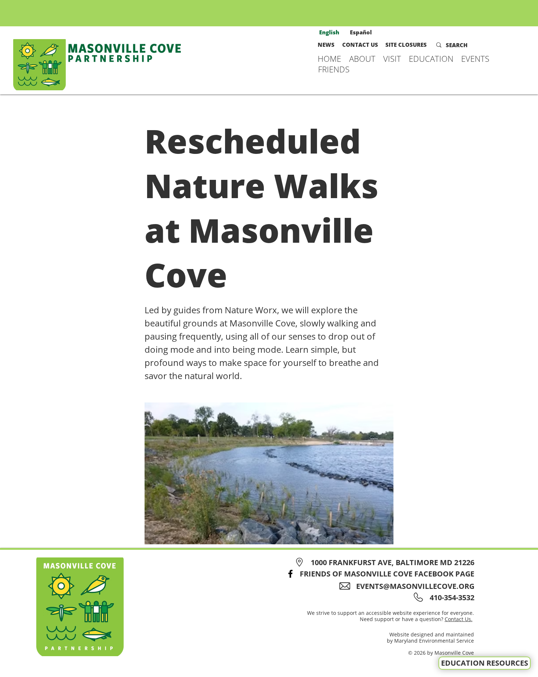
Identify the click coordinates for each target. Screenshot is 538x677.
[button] (362, 58)
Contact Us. (458, 619)
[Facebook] (290, 573)
